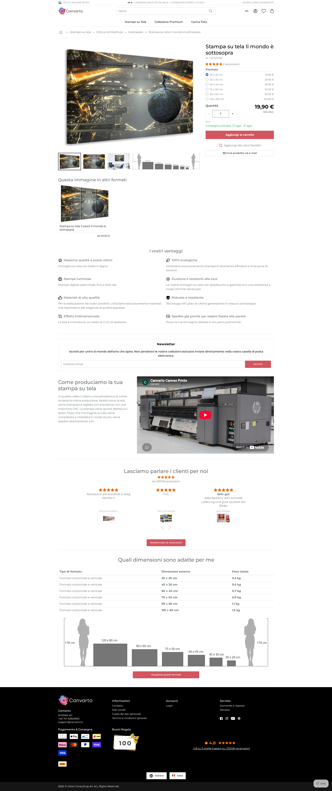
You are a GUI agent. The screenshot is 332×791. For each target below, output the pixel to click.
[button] (69, 161)
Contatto (117, 705)
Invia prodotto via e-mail (241, 153)
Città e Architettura (109, 32)
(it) (246, 10)
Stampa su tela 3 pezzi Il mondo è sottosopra (82, 228)
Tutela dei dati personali (126, 714)
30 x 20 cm (216, 74)
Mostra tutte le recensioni (166, 542)
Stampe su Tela (135, 22)
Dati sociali (119, 709)
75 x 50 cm (216, 89)
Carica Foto (199, 22)
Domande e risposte (232, 705)
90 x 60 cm (216, 94)
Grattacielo (135, 32)
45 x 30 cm (216, 79)
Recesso (225, 709)
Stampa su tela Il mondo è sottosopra (174, 32)
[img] (166, 477)
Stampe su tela (80, 32)
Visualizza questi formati (166, 674)
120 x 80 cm (217, 99)
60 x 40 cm (216, 84)
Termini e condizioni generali (129, 718)
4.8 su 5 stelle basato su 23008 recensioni (221, 748)
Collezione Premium (169, 22)
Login (169, 705)
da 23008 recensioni (166, 481)
